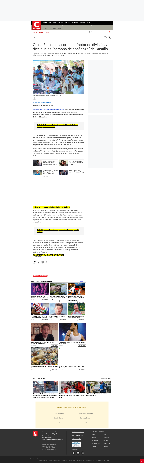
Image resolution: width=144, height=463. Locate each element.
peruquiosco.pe (100, 460)
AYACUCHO (53, 25)
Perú (50, 22)
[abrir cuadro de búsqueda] (109, 22)
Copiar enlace (52, 262)
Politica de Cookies (76, 439)
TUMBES (59, 28)
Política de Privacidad (77, 435)
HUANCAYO (79, 25)
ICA (90, 25)
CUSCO (64, 25)
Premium (106, 446)
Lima (34, 38)
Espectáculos (74, 22)
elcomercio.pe (43, 460)
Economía (67, 22)
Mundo (54, 22)
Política (45, 22)
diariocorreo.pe (90, 460)
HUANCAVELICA (71, 25)
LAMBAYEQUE (102, 25)
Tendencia (82, 22)
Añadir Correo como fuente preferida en (99, 32)
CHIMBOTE (59, 25)
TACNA (54, 28)
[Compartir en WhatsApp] (42, 262)
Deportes (60, 22)
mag (108, 460)
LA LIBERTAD (95, 25)
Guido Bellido (54, 276)
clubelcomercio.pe (54, 460)
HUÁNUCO (85, 25)
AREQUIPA (47, 25)
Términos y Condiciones (78, 432)
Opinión (106, 440)
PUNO (50, 28)
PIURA (46, 28)
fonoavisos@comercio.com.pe (55, 439)
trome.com (80, 460)
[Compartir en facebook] (105, 37)
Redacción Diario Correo (42, 102)
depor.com (72, 460)
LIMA (108, 25)
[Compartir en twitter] (109, 37)
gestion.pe (65, 460)
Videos (88, 22)
